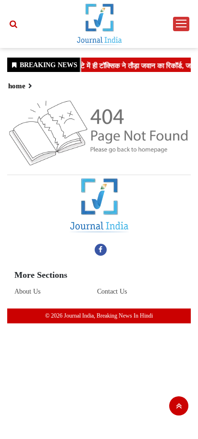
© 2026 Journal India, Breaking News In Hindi (99, 315)
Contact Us (112, 291)
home (16, 86)
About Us (27, 291)
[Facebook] (101, 249)
